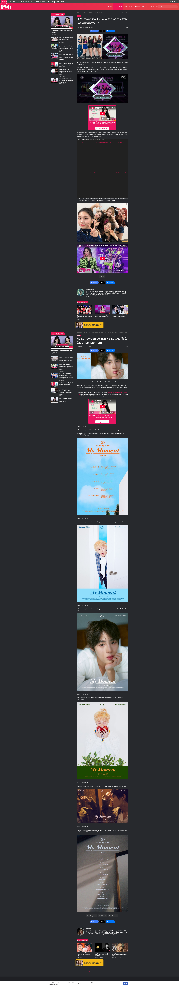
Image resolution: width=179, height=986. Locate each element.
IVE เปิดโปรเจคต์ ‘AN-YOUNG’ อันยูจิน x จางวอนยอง (61, 31)
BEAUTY (138, 6)
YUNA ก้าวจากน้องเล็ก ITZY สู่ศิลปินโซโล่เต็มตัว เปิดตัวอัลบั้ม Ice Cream (102, 315)
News (85, 13)
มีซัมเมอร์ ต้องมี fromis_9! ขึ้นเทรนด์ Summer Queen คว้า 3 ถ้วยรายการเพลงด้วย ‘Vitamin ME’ (37, 1)
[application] (102, 153)
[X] (90, 297)
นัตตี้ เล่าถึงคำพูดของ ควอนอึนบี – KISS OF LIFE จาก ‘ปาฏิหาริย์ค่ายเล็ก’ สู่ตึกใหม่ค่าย (66, 80)
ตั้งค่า (60, 984)
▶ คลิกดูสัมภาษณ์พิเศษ (102, 128)
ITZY (102, 277)
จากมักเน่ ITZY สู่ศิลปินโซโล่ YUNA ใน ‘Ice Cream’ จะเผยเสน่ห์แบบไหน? (119, 315)
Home (80, 13)
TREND (125, 6)
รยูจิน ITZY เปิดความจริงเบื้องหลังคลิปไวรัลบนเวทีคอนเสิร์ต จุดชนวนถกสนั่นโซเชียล (84, 316)
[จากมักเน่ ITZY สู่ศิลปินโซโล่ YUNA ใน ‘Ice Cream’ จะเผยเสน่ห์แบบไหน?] (120, 309)
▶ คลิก (97, 325)
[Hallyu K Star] (6, 6)
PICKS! (145, 6)
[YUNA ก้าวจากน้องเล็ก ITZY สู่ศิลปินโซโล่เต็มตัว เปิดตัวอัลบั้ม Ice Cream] (102, 309)
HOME (110, 6)
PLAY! (152, 6)
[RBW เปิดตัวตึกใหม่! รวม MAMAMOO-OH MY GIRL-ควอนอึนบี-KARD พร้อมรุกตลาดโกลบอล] (54, 71)
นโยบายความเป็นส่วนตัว (98, 983)
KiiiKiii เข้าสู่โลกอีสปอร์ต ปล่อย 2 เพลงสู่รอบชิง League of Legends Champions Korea (66, 39)
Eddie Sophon (81, 27)
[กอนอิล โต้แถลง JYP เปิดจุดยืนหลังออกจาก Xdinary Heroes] (54, 65)
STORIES (117, 6)
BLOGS (131, 6)
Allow (125, 983)
